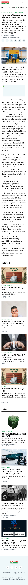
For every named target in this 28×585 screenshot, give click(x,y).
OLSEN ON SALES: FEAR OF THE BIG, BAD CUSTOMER (12, 322)
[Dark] (23, 2)
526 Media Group (6, 572)
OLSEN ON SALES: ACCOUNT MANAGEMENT (13, 356)
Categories (21, 7)
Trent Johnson (5, 296)
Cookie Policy (14, 574)
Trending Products (7, 431)
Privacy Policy (22, 572)
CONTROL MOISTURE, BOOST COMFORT (13, 435)
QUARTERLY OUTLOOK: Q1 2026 (12, 390)
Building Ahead (5, 386)
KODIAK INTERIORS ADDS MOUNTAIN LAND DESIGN (12, 504)
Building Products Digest (8, 35)
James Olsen (5, 329)
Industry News (19, 12)
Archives (15, 572)
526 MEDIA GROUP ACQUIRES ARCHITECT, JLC (13, 542)
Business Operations (7, 12)
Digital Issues (11, 7)
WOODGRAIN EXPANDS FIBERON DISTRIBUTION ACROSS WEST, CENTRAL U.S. (13, 471)
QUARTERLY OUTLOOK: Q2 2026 (12, 289)
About (3, 7)
